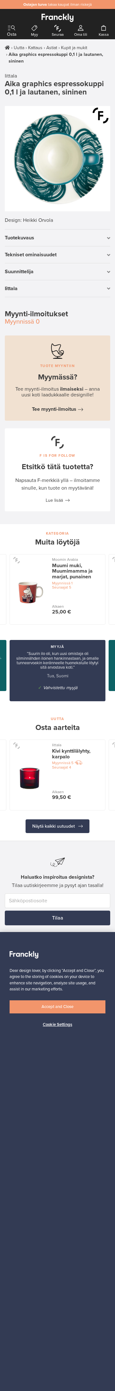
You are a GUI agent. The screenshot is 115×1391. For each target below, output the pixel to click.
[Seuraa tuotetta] (101, 116)
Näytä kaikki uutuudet (54, 826)
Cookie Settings (57, 1024)
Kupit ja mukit (74, 47)
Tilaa (57, 918)
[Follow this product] (16, 560)
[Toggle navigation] (11, 28)
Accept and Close (57, 1006)
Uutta (19, 47)
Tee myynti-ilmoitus (54, 409)
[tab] (57, 237)
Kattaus (35, 47)
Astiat (51, 47)
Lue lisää (54, 500)
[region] (57, 1161)
